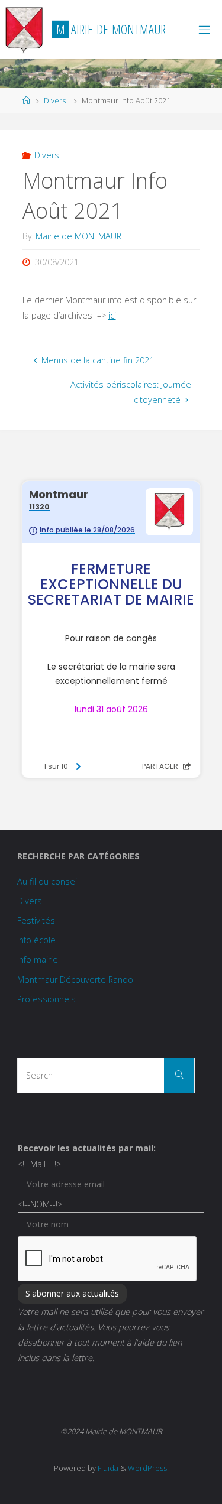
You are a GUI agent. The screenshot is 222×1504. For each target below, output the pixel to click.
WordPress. (148, 1468)
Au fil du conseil (48, 881)
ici (112, 315)
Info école (36, 940)
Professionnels (46, 999)
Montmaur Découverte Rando (75, 979)
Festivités (36, 920)
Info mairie (37, 959)
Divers (55, 100)
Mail (39, 1164)
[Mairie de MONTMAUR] (24, 29)
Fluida (107, 1468)
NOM (40, 1204)
